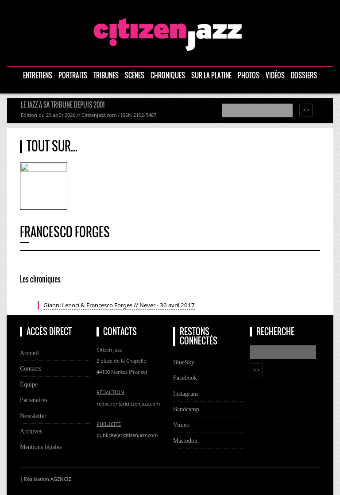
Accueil (29, 352)
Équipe (29, 384)
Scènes (134, 75)
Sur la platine (211, 75)
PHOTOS (248, 75)
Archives (31, 431)
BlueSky (183, 362)
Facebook (185, 377)
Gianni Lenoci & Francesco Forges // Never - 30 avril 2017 (119, 305)
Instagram (185, 393)
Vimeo (181, 424)
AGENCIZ (60, 479)
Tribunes (106, 75)
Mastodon (185, 440)
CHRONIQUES (168, 75)
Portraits (72, 75)
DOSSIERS (304, 75)
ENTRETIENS (37, 75)
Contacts (30, 368)
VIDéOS (275, 75)
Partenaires (33, 399)
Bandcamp (186, 409)
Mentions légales (41, 446)
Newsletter (33, 415)
